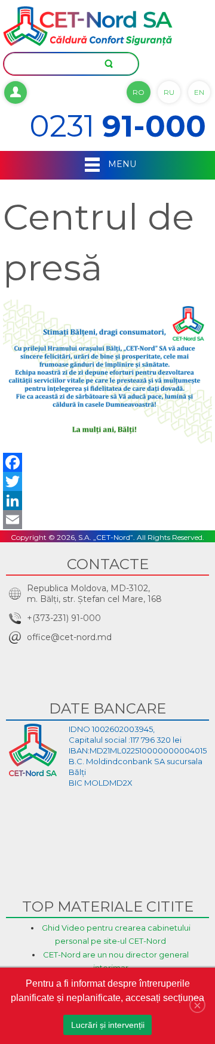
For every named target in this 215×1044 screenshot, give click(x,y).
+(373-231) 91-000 (64, 618)
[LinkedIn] (107, 500)
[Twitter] (107, 481)
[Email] (107, 519)
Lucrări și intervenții (108, 1025)
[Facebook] (107, 462)
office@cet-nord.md (69, 637)
